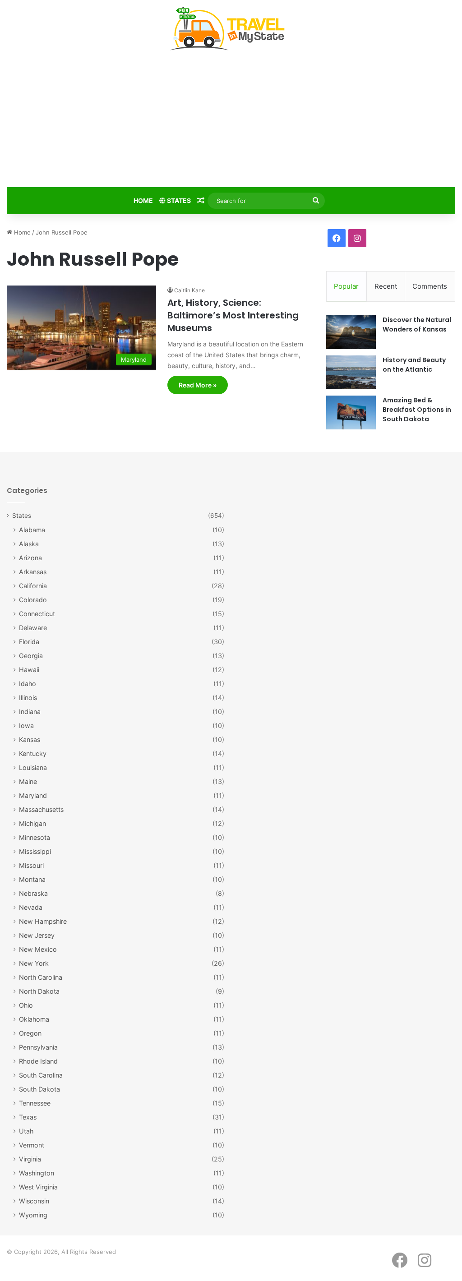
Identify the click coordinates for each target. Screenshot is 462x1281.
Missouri (31, 865)
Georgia (31, 655)
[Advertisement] (231, 121)
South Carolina (41, 1075)
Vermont (31, 1145)
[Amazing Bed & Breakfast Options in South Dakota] (351, 412)
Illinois (28, 697)
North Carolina (40, 977)
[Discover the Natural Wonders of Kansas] (351, 332)
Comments (429, 286)
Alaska (29, 544)
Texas (28, 1117)
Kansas (29, 739)
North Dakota (39, 991)
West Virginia (38, 1187)
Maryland (33, 795)
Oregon (30, 1033)
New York (34, 963)
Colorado (33, 600)
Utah (26, 1131)
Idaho (27, 683)
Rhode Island (38, 1061)
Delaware (33, 627)
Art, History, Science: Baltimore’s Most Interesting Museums (233, 315)
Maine (28, 781)
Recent (385, 286)
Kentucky (32, 753)
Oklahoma (34, 1019)
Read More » (198, 385)
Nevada (30, 907)
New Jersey (37, 935)
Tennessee (35, 1103)
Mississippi (35, 851)
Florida (29, 641)
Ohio (26, 1005)
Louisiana (33, 767)
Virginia (30, 1159)
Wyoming (33, 1215)
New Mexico (38, 949)
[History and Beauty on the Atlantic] (351, 372)
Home (143, 200)
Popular (346, 286)
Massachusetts (41, 809)
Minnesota (34, 837)
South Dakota (39, 1089)
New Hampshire (43, 921)
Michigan (32, 823)
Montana (32, 879)
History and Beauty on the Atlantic (414, 364)
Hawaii (29, 669)
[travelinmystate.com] (231, 29)
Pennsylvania (38, 1047)
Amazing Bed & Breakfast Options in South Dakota (417, 410)
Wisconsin (34, 1201)
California (33, 586)
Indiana (30, 711)
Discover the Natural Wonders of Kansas (417, 324)
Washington (36, 1173)
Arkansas (32, 572)
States (178, 200)
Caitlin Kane (189, 290)
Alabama (32, 530)
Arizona (30, 558)
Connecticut (37, 613)
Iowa (26, 725)
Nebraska (33, 893)
